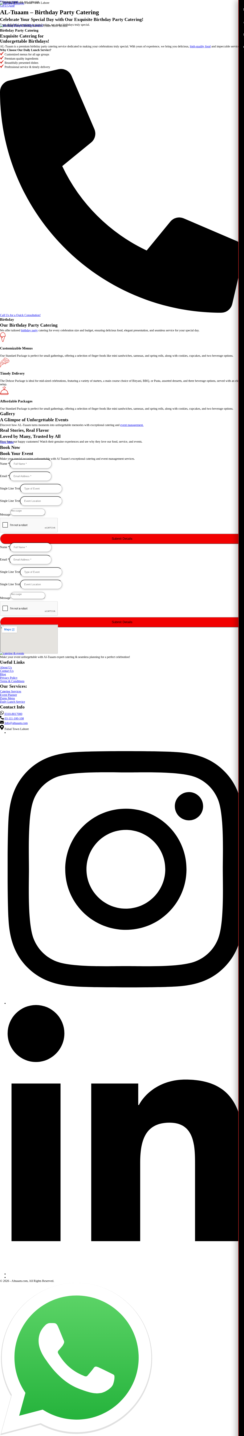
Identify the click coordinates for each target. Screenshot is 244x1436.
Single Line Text (10, 488)
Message (5, 514)
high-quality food (200, 46)
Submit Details (122, 538)
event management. (132, 425)
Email (4, 476)
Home (9, 4)
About (23, 4)
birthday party (29, 330)
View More (7, 442)
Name (5, 463)
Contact (57, 4)
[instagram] (126, 1003)
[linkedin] (126, 1273)
